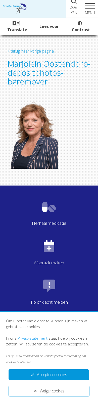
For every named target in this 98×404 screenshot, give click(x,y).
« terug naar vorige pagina (31, 51)
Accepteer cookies (52, 374)
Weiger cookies (52, 391)
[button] (90, 9)
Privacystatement (32, 338)
